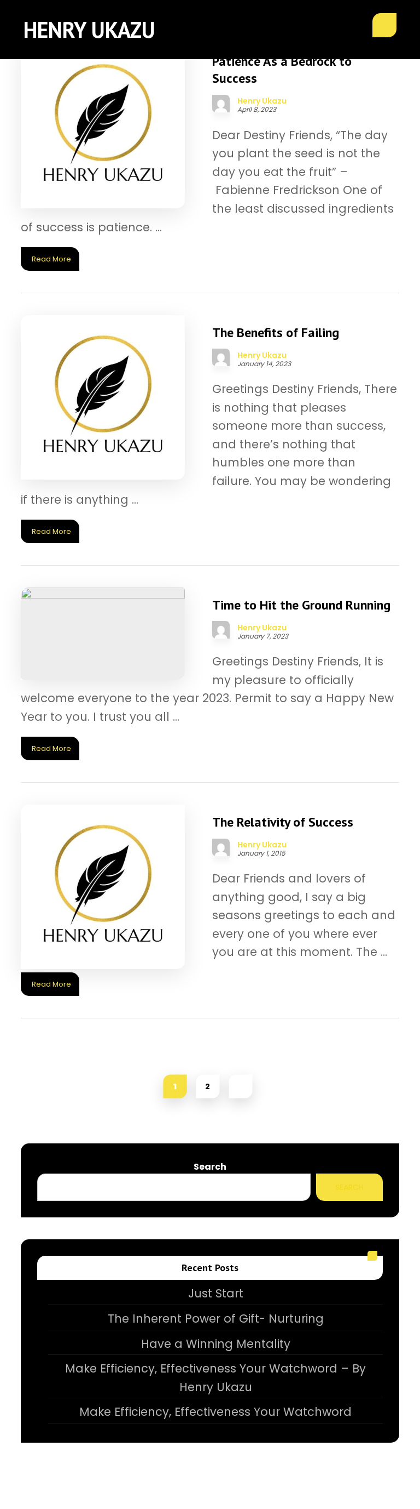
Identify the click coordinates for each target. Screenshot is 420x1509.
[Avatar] (221, 103)
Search (210, 1166)
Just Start (215, 1293)
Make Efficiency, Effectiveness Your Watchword (215, 1412)
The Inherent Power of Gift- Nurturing (216, 1318)
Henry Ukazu (262, 101)
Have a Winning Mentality (215, 1344)
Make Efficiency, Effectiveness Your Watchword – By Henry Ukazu (215, 1377)
